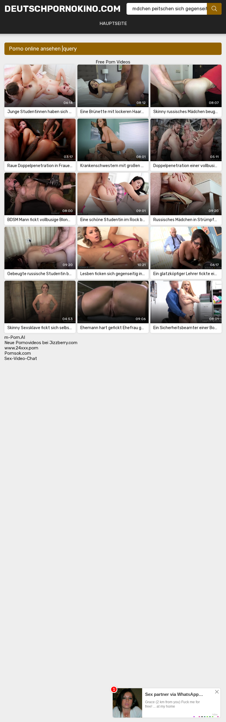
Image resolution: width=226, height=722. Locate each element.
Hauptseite (113, 23)
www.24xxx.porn (21, 348)
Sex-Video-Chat (20, 358)
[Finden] (214, 9)
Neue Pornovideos (22, 342)
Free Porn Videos (113, 62)
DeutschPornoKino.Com (62, 9)
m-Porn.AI (14, 337)
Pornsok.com (17, 353)
